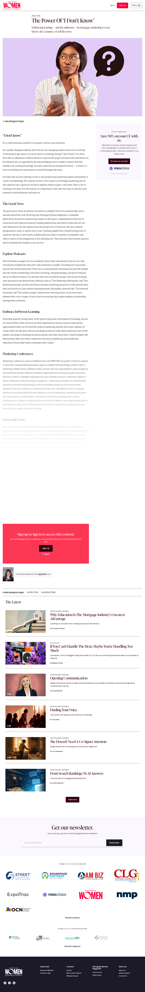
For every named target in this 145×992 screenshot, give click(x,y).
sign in (47, 554)
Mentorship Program (73, 973)
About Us (122, 970)
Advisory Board (124, 973)
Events (69, 970)
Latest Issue (97, 972)
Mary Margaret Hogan (14, 121)
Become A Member (47, 970)
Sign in (112, 5)
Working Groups (72, 976)
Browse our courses (119, 161)
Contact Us (123, 976)
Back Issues (97, 975)
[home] (12, 5)
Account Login (45, 973)
